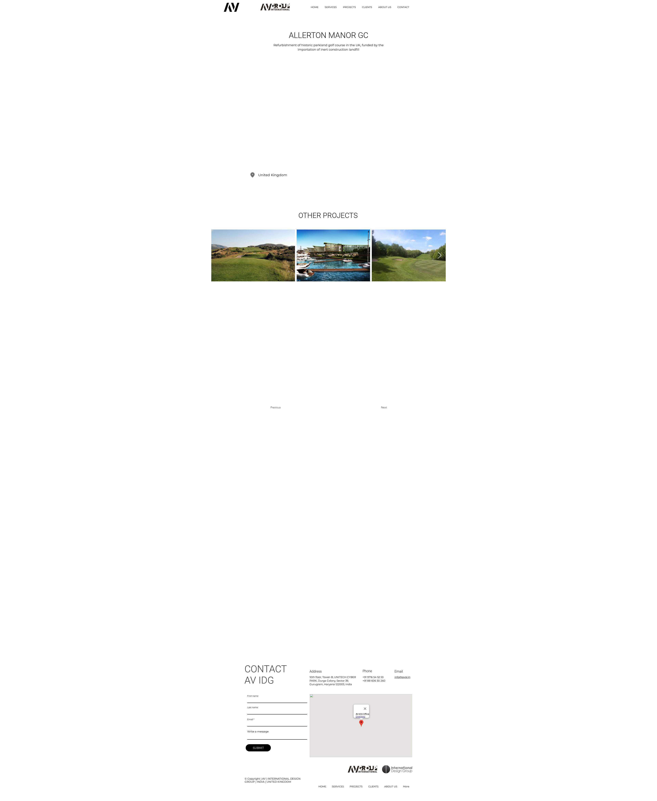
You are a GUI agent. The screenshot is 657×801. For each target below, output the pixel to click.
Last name (252, 707)
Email (250, 719)
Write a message (258, 731)
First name (252, 696)
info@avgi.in (402, 677)
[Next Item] (440, 255)
